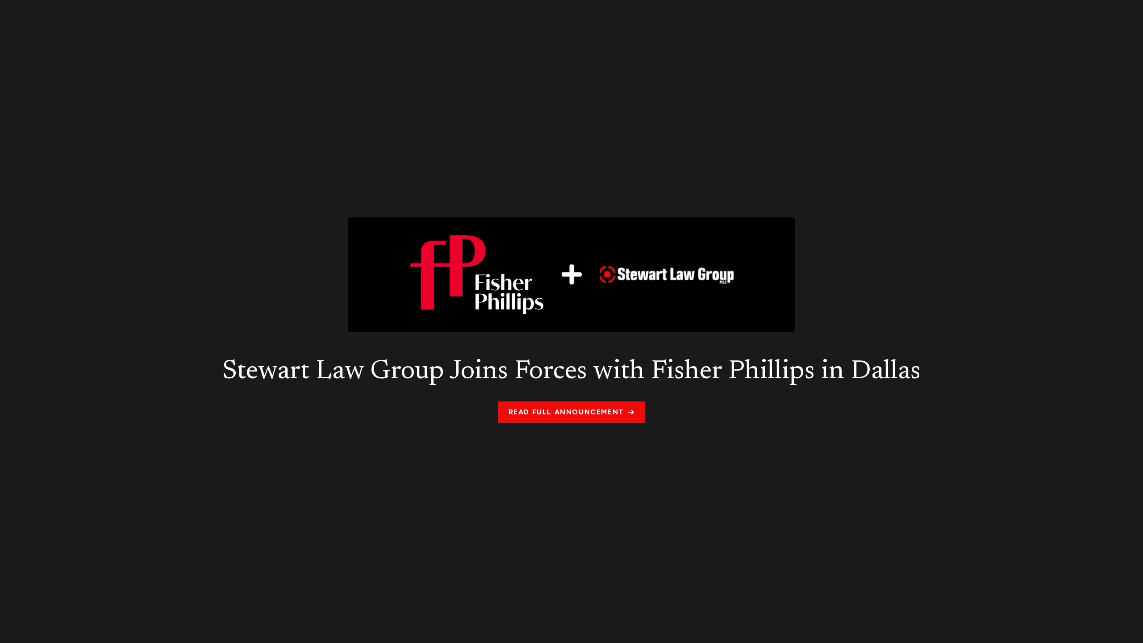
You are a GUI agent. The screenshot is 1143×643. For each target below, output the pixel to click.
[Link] (571, 274)
